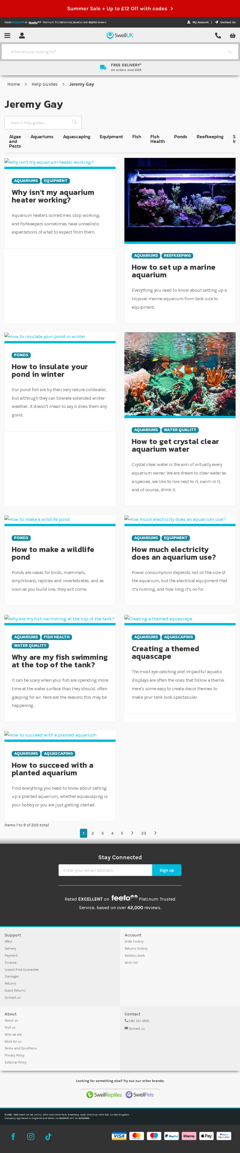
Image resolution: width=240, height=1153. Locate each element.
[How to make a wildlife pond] (37, 519)
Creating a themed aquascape (166, 652)
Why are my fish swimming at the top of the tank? (60, 660)
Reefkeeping (210, 136)
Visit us (10, 1027)
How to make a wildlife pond (53, 553)
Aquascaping (76, 136)
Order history (134, 941)
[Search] (229, 51)
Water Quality (180, 430)
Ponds (180, 136)
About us (11, 1020)
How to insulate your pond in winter (50, 370)
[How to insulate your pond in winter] (44, 336)
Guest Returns (15, 990)
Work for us (13, 1042)
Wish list (131, 963)
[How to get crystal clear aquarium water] (180, 374)
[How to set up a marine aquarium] (180, 199)
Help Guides (45, 84)
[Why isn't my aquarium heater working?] (49, 162)
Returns (10, 983)
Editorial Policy (15, 1062)
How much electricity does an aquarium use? (174, 553)
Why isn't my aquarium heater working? (53, 195)
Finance (10, 963)
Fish (136, 136)
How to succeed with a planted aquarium (52, 768)
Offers (9, 941)
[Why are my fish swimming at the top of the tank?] (59, 618)
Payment (11, 956)
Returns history (136, 949)
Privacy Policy (14, 1055)
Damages (12, 976)
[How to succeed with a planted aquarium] (50, 734)
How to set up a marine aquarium (174, 270)
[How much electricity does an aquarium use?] (174, 519)
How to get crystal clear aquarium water (175, 445)
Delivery (10, 949)
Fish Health (157, 139)
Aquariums (42, 136)
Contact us (13, 998)
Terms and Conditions (21, 1048)
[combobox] (114, 51)
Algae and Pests (15, 141)
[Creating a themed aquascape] (158, 618)
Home (14, 84)
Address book (135, 956)
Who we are (13, 1034)
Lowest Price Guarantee (22, 970)
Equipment (111, 136)
